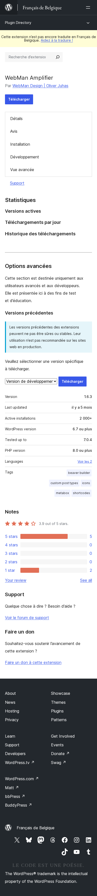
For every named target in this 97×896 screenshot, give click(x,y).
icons (86, 483)
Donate (60, 753)
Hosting (12, 710)
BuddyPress (18, 805)
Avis (13, 131)
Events (57, 744)
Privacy (12, 719)
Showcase (60, 693)
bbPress (15, 796)
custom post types (64, 483)
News (10, 702)
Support (17, 183)
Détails (16, 118)
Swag (58, 762)
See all (86, 580)
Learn (10, 736)
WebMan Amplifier (29, 77)
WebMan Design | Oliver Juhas (40, 85)
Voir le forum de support (27, 617)
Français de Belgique (35, 827)
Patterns (59, 719)
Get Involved (63, 736)
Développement (24, 156)
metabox (62, 493)
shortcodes (81, 493)
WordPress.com (22, 778)
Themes (58, 702)
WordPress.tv (20, 762)
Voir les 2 (85, 461)
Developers (15, 753)
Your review (15, 580)
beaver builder (79, 473)
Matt (12, 787)
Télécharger (19, 99)
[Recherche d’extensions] (58, 57)
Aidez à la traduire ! (57, 40)
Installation (20, 144)
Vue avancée (22, 169)
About (10, 693)
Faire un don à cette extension (33, 662)
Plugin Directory (18, 22)
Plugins (57, 710)
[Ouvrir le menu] (89, 7)
